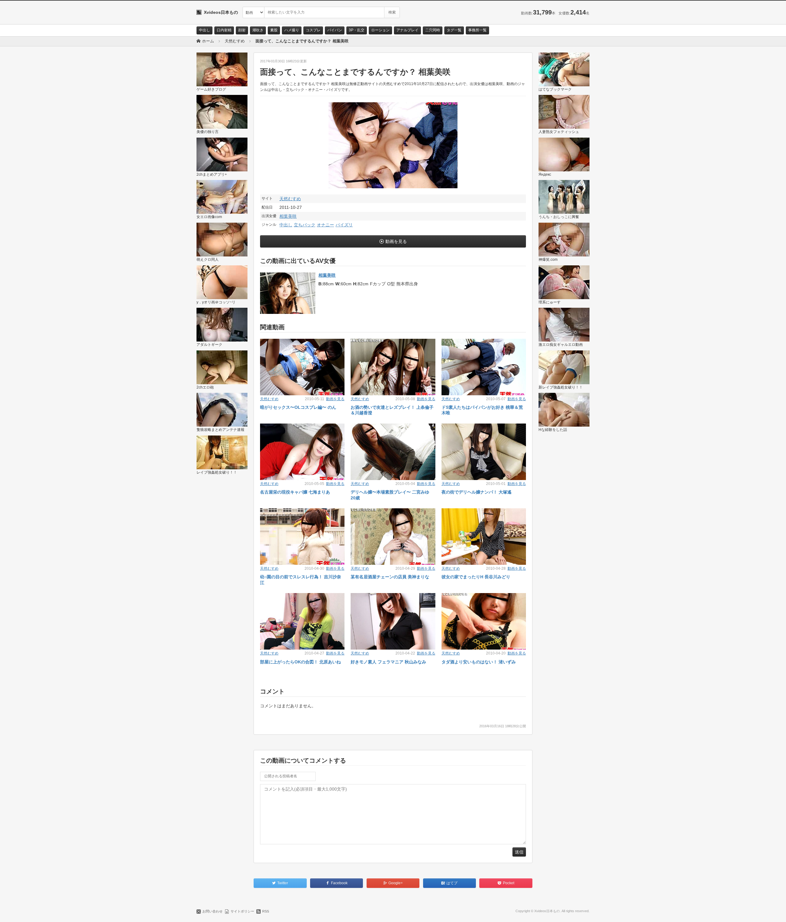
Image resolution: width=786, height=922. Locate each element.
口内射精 (224, 30)
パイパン (334, 30)
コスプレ (313, 30)
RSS (265, 911)
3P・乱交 (356, 30)
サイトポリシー (242, 911)
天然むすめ (290, 198)
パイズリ (344, 224)
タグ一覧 (454, 30)
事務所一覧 (477, 30)
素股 (274, 30)
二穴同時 (432, 30)
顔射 (242, 30)
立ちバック (304, 224)
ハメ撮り (291, 30)
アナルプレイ (407, 30)
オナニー (325, 224)
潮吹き (257, 30)
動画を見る (396, 241)
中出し (204, 30)
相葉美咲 (288, 216)
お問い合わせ (212, 911)
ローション (380, 30)
